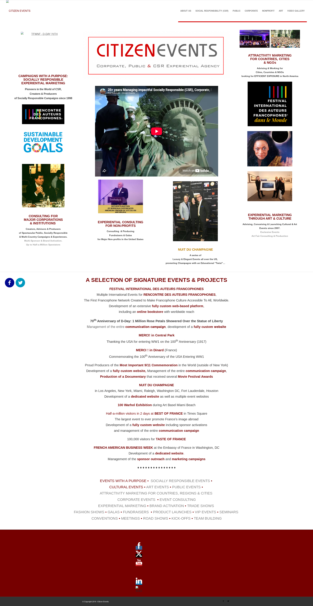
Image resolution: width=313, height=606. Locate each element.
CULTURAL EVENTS (126, 487)
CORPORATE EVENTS (136, 500)
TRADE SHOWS (200, 506)
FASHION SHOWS (89, 512)
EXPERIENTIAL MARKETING (122, 506)
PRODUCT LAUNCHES (172, 512)
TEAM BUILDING (208, 518)
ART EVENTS (157, 487)
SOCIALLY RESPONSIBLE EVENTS (180, 481)
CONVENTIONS (104, 518)
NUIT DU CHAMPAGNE (156, 385)
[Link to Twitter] (228, 600)
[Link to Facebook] (223, 600)
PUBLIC (178, 487)
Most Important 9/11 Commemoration (149, 365)
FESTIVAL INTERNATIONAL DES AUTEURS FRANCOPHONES (156, 289)
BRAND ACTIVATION (166, 506)
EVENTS (193, 487)
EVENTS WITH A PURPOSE (123, 481)
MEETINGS (130, 518)
